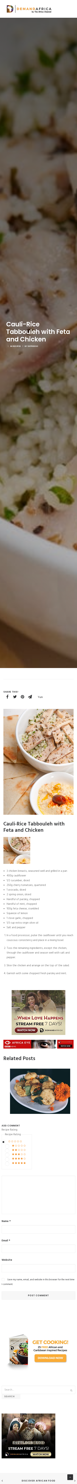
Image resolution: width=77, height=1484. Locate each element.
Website (7, 1260)
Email (6, 1240)
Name (6, 1221)
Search (11, 1396)
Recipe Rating (9, 1130)
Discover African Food (38, 1480)
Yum (40, 697)
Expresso (33, 346)
